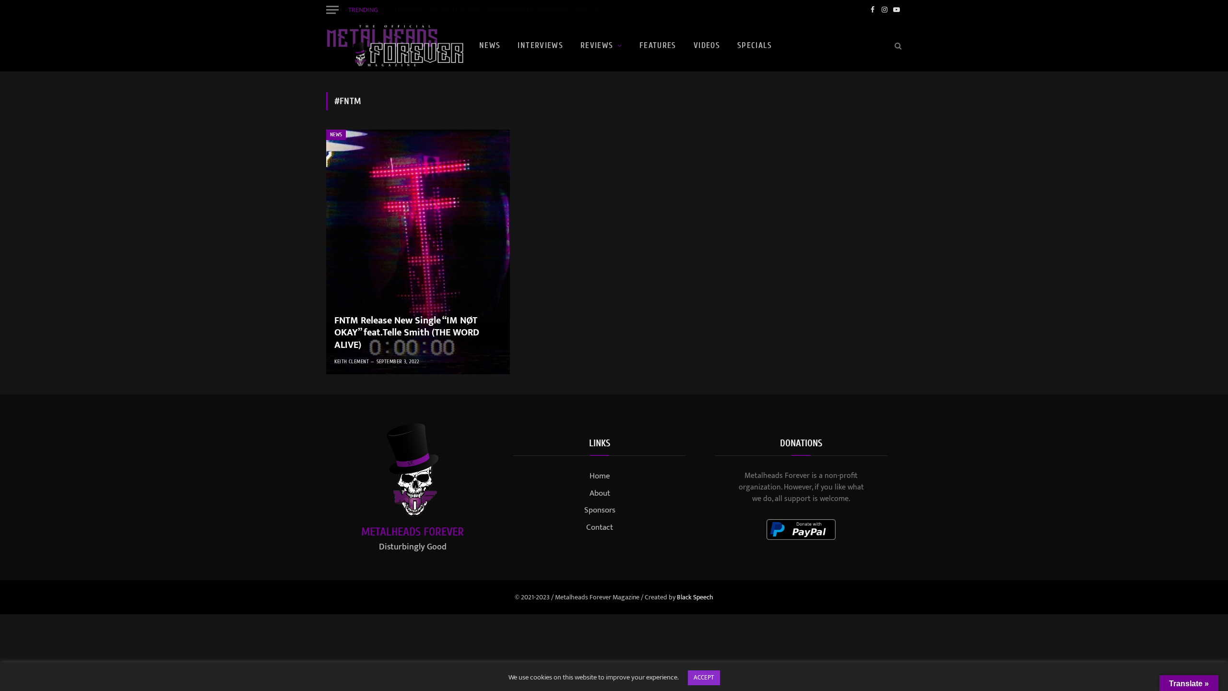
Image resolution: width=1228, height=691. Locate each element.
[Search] (897, 46)
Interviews (540, 45)
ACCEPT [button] (704, 677)
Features (657, 45)
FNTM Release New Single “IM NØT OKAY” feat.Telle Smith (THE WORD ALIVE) (406, 333)
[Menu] (332, 9)
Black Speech (695, 597)
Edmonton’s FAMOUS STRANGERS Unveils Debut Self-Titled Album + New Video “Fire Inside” (503, 10)
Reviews (597, 45)
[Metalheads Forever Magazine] (394, 45)
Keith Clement (351, 361)
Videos (707, 45)
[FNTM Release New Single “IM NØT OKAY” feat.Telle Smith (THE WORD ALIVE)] (418, 252)
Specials (754, 45)
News (489, 45)
